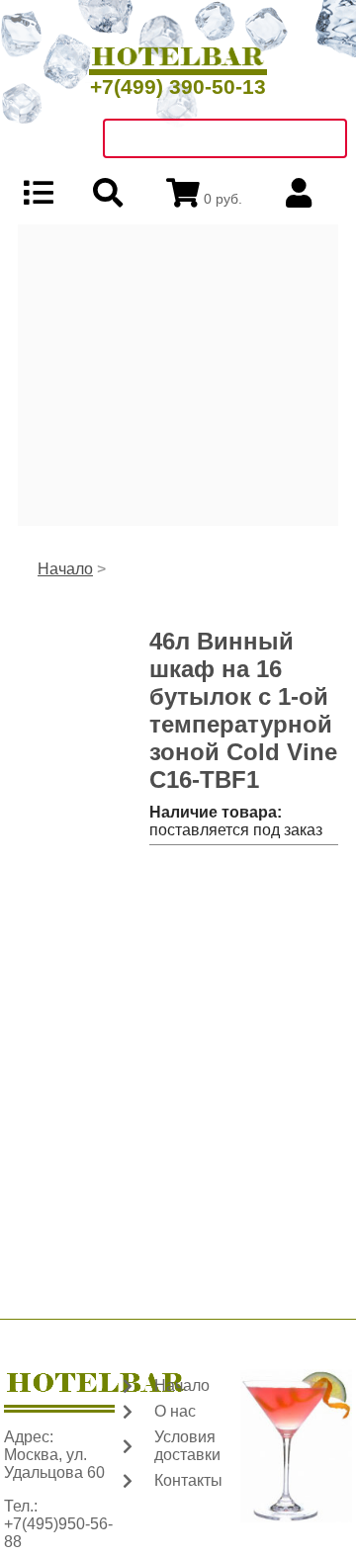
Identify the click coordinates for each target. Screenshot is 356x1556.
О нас (175, 1411)
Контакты (188, 1480)
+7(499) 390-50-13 (178, 86)
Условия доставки (187, 1445)
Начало (65, 569)
